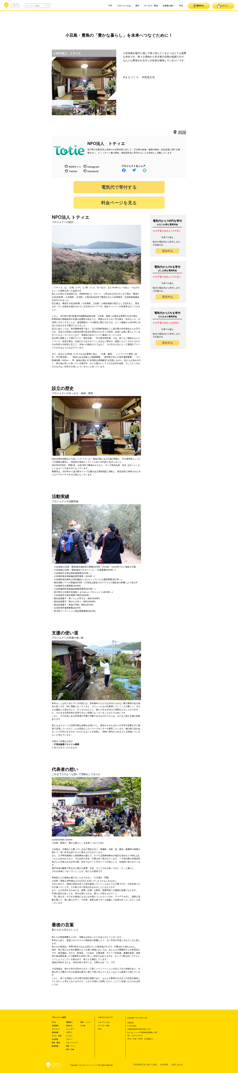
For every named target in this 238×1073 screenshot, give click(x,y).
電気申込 (200, 5)
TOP (110, 5)
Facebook (93, 171)
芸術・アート (71, 1046)
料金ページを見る (119, 203)
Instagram (93, 166)
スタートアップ (71, 1042)
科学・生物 (70, 1049)
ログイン (224, 5)
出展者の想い (168, 5)
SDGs (54, 1022)
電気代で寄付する (119, 187)
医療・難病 (56, 1042)
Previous (52, 73)
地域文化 (69, 1025)
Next (115, 73)
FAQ (181, 5)
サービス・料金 (151, 5)
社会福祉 (55, 1039)
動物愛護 (55, 1046)
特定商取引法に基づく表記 (145, 1064)
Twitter (73, 171)
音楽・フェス (85, 1022)
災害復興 (55, 1025)
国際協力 (69, 1022)
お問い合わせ (177, 1064)
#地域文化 (148, 77)
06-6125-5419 (137, 1035)
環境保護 (55, 1032)
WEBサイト (75, 166)
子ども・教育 (57, 1036)
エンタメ (69, 1036)
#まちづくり (131, 77)
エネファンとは (124, 5)
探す (137, 5)
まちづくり (56, 1029)
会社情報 (164, 1064)
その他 (82, 1025)
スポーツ (69, 1039)
